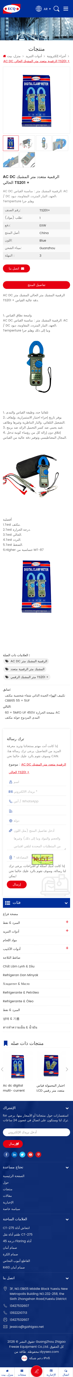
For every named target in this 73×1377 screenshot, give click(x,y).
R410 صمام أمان (14, 1267)
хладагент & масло (16, 983)
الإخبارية (8, 1202)
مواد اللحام (10, 940)
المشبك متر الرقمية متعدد (27, 669)
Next (67, 1069)
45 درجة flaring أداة (17, 1241)
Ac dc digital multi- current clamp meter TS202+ (14, 1088)
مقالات (7, 1195)
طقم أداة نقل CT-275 (18, 1234)
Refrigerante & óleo (18, 1001)
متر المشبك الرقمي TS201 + (29, 677)
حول (6, 1182)
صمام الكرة (10, 1254)
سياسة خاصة (11, 1209)
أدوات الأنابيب (11, 949)
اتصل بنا (14, 268)
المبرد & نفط (11, 922)
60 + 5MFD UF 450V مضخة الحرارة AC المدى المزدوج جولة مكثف (32, 715)
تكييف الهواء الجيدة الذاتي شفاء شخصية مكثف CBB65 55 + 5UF (35, 698)
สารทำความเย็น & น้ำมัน (20, 1027)
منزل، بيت (14, 56)
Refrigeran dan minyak (20, 975)
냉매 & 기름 (11, 1018)
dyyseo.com (49, 1351)
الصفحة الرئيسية (13, 1176)
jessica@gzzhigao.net (27, 1326)
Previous (2, 1069)
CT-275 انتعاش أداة (16, 1228)
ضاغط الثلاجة (11, 957)
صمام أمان (10, 1247)
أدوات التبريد (34, 56)
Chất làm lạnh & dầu (18, 966)
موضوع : (37, 768)
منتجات (7, 1189)
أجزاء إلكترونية (56, 56)
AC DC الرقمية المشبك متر (29, 661)
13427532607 (19, 1305)
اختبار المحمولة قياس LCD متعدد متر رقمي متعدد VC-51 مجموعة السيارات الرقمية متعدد (51, 1088)
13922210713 (18, 1312)
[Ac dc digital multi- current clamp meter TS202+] (18, 1066)
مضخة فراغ (10, 914)
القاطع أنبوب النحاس (16, 1260)
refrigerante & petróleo (21, 992)
